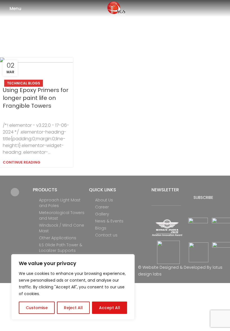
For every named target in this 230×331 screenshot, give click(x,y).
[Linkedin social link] (15, 192)
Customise (37, 308)
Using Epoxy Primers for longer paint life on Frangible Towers (35, 98)
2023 (109, 38)
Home (94, 38)
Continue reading (21, 162)
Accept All (109, 308)
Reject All (73, 308)
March (125, 38)
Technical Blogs (23, 83)
